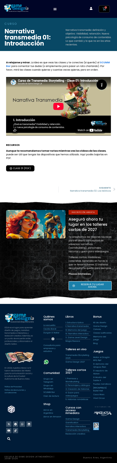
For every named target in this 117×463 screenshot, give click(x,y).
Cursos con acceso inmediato (73, 410)
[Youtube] (8, 430)
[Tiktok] (15, 430)
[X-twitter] (8, 424)
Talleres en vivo (76, 349)
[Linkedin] (29, 424)
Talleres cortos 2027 (76, 371)
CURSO (11, 24)
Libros (70, 316)
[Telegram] (15, 424)
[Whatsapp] (22, 424)
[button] (55, 9)
